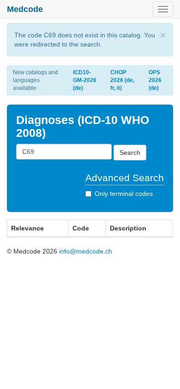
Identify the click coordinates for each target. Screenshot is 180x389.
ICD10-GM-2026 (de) (84, 80)
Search (130, 152)
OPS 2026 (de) (155, 80)
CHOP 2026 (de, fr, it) (122, 80)
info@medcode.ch (85, 251)
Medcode (25, 9)
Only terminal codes (124, 193)
